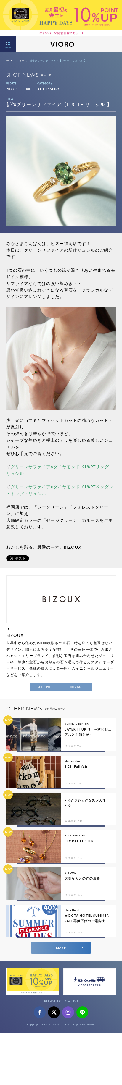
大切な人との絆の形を (82, 878)
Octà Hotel (72, 910)
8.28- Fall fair (76, 766)
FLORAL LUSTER (79, 841)
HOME (10, 61)
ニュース (22, 61)
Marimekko (72, 761)
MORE (61, 948)
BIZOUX (15, 635)
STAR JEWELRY (75, 835)
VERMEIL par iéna (77, 723)
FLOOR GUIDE (76, 687)
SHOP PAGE (45, 687)
